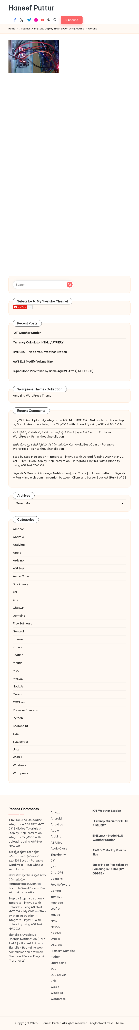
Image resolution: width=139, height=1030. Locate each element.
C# (15, 592)
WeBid (17, 757)
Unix (16, 749)
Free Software (23, 623)
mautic (17, 663)
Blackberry (20, 584)
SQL (16, 734)
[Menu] (128, 8)
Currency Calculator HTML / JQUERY (38, 342)
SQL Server (20, 742)
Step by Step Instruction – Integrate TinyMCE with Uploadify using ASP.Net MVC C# (27, 919)
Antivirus (19, 545)
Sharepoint (20, 726)
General (18, 631)
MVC (16, 671)
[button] (72, 20)
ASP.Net (18, 568)
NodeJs (18, 686)
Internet (18, 639)
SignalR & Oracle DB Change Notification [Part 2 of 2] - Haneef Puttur (61, 473)
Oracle (17, 694)
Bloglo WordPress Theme (106, 1023)
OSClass (19, 702)
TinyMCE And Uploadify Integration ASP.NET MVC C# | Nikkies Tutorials (63, 420)
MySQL (18, 679)
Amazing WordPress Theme (32, 395)
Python (18, 718)
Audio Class (21, 576)
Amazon (19, 529)
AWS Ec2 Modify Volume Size (33, 361)
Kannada (19, 647)
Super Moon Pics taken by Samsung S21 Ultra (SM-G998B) (53, 371)
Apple (17, 553)
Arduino (18, 560)
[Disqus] (69, 131)
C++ (15, 600)
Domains (19, 616)
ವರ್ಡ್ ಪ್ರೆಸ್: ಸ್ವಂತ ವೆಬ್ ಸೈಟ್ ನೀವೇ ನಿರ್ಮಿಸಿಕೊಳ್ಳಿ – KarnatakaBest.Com (55, 444)
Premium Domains (25, 710)
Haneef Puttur (31, 8)
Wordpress (20, 773)
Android (18, 537)
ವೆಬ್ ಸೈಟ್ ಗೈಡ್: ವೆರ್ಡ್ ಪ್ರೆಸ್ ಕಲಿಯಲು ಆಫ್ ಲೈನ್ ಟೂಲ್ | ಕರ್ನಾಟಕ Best (53, 432)
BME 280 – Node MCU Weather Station (40, 352)
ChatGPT (19, 608)
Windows (19, 765)
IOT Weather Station (27, 333)
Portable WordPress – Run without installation (25, 865)
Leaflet (18, 655)
